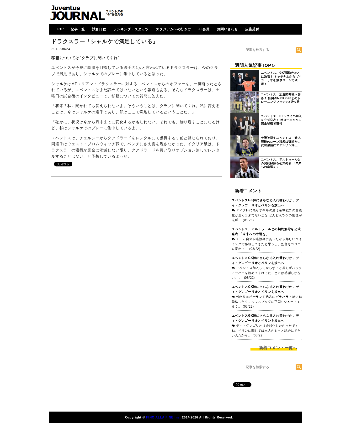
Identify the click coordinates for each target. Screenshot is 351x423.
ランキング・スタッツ (131, 29)
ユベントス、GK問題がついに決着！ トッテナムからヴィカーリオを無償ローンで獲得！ (281, 78)
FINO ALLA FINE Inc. (163, 417)
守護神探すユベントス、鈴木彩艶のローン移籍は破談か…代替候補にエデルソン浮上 (281, 141)
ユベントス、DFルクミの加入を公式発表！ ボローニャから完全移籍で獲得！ (281, 119)
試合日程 (99, 29)
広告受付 (252, 29)
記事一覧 (78, 29)
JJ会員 (204, 29)
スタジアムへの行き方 (173, 29)
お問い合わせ (227, 29)
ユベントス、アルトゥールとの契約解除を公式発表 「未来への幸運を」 (281, 163)
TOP (60, 29)
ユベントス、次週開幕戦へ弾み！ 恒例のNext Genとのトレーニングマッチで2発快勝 (281, 98)
